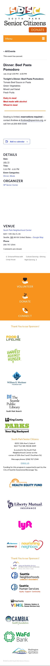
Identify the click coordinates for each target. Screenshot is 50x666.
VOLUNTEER (25, 286)
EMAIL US (25, 463)
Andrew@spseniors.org (32, 120)
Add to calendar (17, 141)
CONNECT (25, 315)
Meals (12, 176)
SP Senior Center (10, 185)
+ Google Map (37, 237)
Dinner (6, 176)
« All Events (9, 51)
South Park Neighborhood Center (17, 230)
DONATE (25, 301)
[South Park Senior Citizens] (25, 16)
